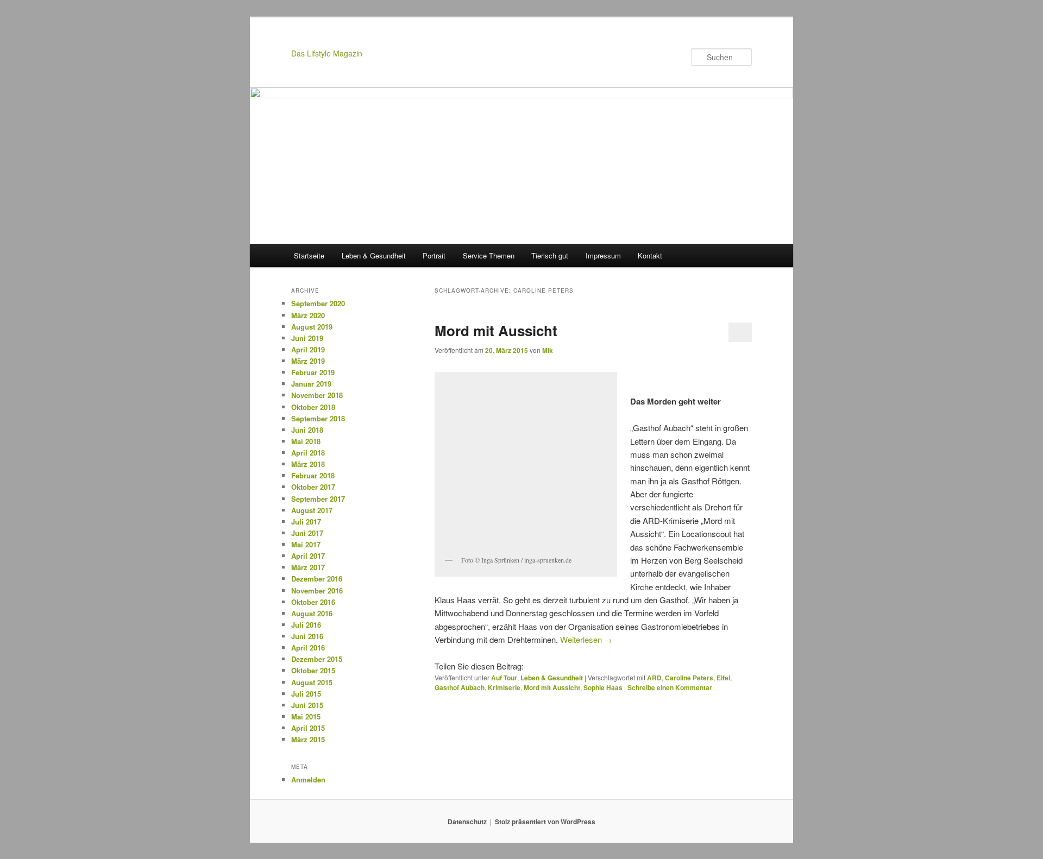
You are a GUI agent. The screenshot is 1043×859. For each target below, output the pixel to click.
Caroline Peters (689, 678)
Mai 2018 (306, 441)
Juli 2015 (306, 694)
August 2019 (311, 326)
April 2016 (308, 647)
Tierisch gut (549, 255)
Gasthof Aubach (460, 687)
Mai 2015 (306, 716)
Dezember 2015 (316, 659)
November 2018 (317, 395)
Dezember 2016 (316, 578)
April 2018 (308, 452)
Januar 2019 (311, 383)
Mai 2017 (306, 544)
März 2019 (308, 361)
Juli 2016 (306, 625)
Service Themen (488, 255)
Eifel (723, 678)
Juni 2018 (307, 430)
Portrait (434, 255)
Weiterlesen (586, 639)
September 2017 (318, 499)
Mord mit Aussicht (496, 330)
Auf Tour (504, 678)
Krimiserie (504, 687)
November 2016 (317, 590)
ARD (654, 678)
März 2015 (308, 739)
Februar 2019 (313, 372)
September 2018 (318, 418)
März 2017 (308, 567)
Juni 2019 (307, 338)
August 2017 (311, 510)
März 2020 (308, 315)
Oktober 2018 (313, 407)
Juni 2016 (307, 636)
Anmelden (308, 779)
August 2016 (311, 613)
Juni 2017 (307, 533)
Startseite (309, 255)
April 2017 (308, 556)
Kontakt (650, 255)
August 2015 (311, 682)
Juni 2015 (307, 705)
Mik (547, 350)
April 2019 (308, 349)
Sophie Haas (603, 687)
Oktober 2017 (313, 487)
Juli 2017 (306, 521)
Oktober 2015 (313, 670)
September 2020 (318, 303)
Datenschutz (467, 821)
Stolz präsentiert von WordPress (545, 821)
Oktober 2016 (313, 602)
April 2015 (308, 728)
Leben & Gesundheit (374, 255)
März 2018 (308, 464)
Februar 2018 (313, 475)
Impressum (603, 255)
